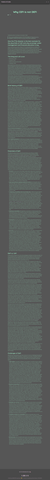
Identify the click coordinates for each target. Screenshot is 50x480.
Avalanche (32, 130)
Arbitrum (36, 130)
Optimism (12, 131)
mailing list (10, 100)
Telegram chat (32, 87)
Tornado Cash (18, 201)
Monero (10, 201)
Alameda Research (29, 300)
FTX (12, 300)
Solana (21, 131)
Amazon (24, 38)
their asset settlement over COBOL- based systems (20, 155)
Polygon (16, 131)
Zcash (14, 201)
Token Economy (35, 37)
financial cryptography (16, 99)
